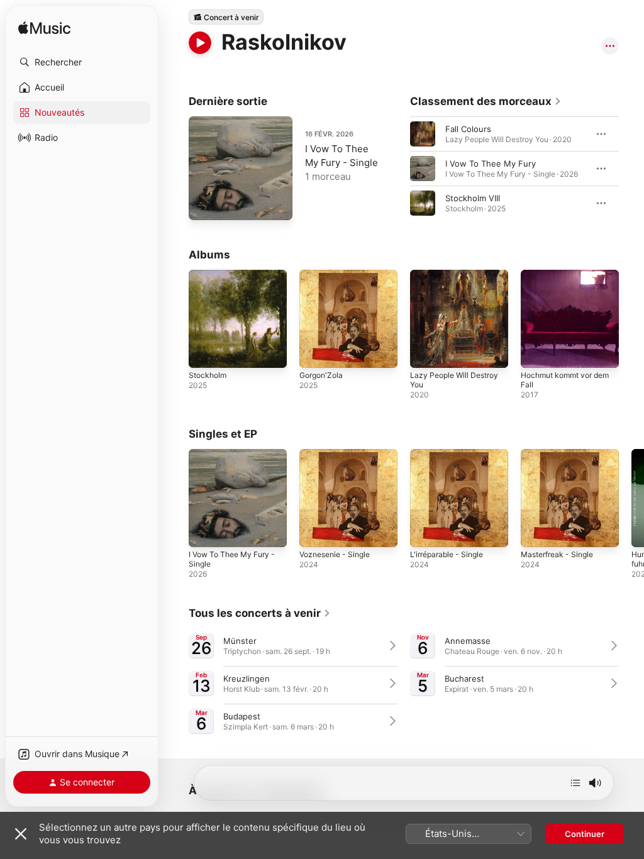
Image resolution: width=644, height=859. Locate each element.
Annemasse (468, 641)
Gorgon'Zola (321, 375)
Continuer (584, 834)
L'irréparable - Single (446, 554)
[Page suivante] (631, 168)
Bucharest (464, 678)
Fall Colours (468, 129)
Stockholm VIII (472, 198)
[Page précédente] (397, 168)
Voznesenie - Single (334, 554)
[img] (44, 28)
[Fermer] (20, 834)
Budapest (241, 716)
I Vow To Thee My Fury (490, 163)
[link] (486, 101)
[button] (82, 62)
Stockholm (207, 375)
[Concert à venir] (226, 17)
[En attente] (575, 783)
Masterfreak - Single (557, 554)
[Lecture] (200, 42)
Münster (240, 641)
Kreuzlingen (246, 678)
